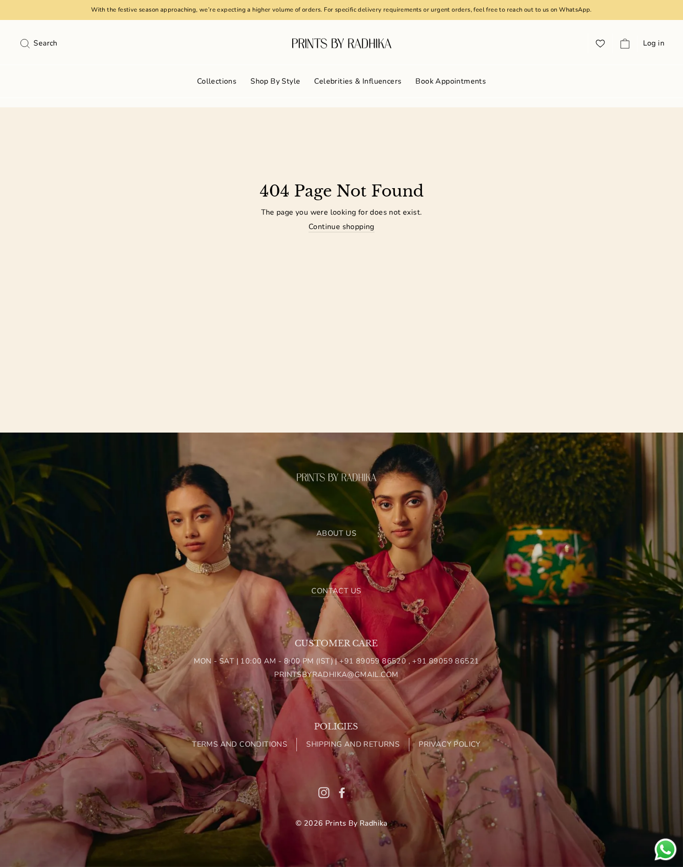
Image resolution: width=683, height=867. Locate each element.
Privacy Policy (450, 744)
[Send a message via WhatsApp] (665, 849)
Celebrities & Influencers (357, 81)
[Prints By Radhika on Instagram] (323, 792)
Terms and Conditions (239, 744)
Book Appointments (450, 81)
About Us (336, 533)
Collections (216, 81)
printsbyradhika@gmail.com (336, 675)
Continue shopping (341, 227)
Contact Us (336, 591)
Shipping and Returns (353, 744)
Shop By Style (275, 81)
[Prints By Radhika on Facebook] (342, 792)
